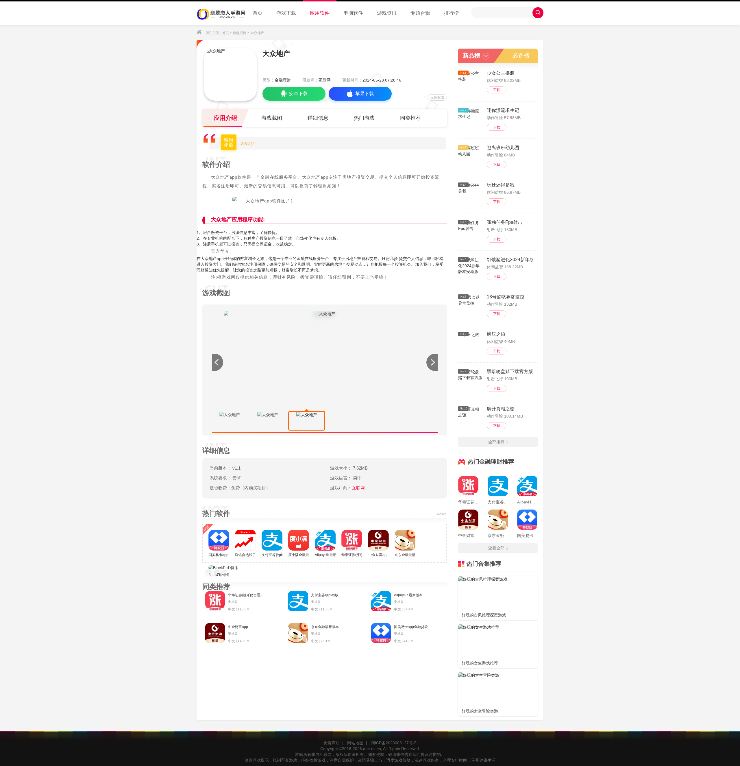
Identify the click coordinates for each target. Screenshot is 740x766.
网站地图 (355, 743)
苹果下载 (364, 93)
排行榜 (451, 13)
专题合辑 (420, 13)
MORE (441, 513)
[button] (432, 362)
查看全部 (496, 548)
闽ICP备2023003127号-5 (394, 743)
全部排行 (496, 442)
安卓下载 (298, 93)
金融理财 (240, 33)
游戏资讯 (387, 13)
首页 (257, 13)
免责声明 (331, 743)
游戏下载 (286, 13)
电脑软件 (353, 13)
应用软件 (320, 13)
